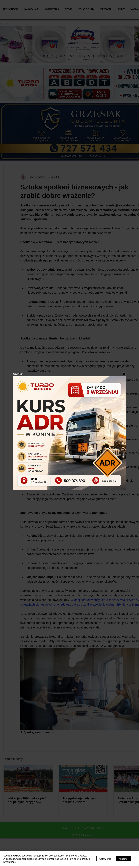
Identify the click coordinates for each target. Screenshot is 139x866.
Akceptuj (123, 858)
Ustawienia (105, 858)
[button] (124, 373)
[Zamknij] (135, 858)
